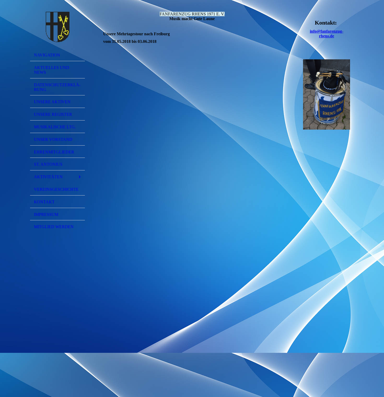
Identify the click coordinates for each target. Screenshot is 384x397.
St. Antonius (48, 164)
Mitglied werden (54, 227)
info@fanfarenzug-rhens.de (326, 33)
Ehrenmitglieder (54, 152)
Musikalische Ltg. (55, 127)
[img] (57, 27)
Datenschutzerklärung (57, 87)
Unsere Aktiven (52, 102)
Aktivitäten (48, 177)
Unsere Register (53, 114)
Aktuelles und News (51, 69)
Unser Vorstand (53, 139)
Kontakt (44, 202)
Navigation (47, 55)
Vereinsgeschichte (56, 189)
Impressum (46, 214)
